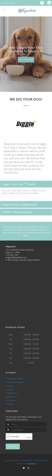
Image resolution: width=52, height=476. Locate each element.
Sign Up (13, 446)
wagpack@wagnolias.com (16, 257)
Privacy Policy (26, 460)
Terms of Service (41, 460)
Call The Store (26, 60)
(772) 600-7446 (12, 255)
